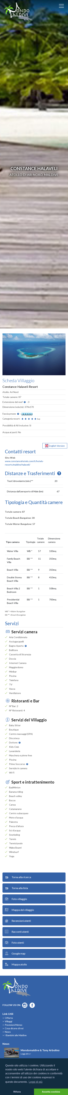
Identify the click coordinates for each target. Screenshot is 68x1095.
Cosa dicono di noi (14, 1028)
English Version (56, 445)
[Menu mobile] (61, 6)
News (8, 1031)
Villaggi (8, 1021)
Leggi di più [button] (35, 1081)
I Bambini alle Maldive (16, 1035)
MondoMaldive (18, 11)
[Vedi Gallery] (34, 354)
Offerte (9, 1017)
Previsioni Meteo (13, 1024)
